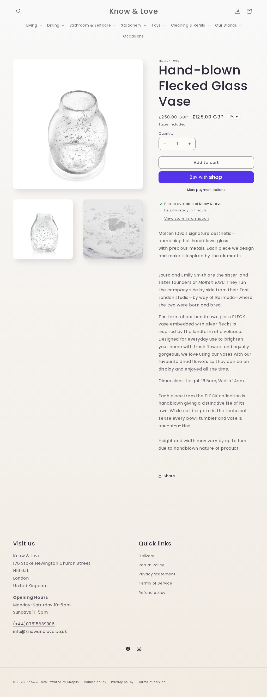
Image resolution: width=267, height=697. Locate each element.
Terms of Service (155, 583)
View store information (186, 218)
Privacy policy (122, 682)
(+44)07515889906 (34, 624)
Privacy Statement (157, 574)
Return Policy (151, 565)
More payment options (206, 189)
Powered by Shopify (63, 682)
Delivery (146, 555)
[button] (19, 11)
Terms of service (152, 682)
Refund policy (152, 592)
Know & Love (37, 682)
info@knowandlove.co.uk (40, 632)
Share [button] (169, 476)
